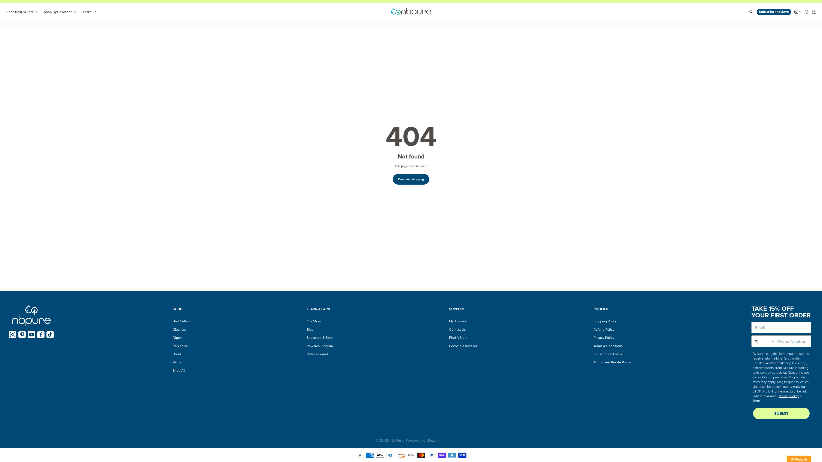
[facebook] (41, 334)
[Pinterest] (22, 334)
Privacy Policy (604, 338)
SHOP (177, 309)
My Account (458, 321)
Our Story (314, 321)
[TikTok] (50, 334)
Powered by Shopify (422, 440)
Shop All (179, 371)
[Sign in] (807, 12)
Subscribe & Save (320, 338)
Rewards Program (320, 346)
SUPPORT (457, 309)
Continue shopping (411, 179)
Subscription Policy (608, 354)
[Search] (751, 12)
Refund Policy (604, 329)
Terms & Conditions (608, 346)
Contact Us (457, 329)
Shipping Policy (605, 321)
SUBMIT (781, 413)
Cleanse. (179, 329)
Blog (310, 329)
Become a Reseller (463, 346)
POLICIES (601, 309)
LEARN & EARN (318, 309)
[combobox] (763, 341)
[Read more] (797, 12)
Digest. (178, 338)
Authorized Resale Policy (612, 362)
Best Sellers (181, 321)
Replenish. (181, 346)
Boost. (177, 354)
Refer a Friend (317, 354)
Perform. (179, 362)
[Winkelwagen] (814, 12)
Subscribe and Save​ (774, 12)
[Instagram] (12, 334)
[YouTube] (31, 334)
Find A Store (458, 338)
